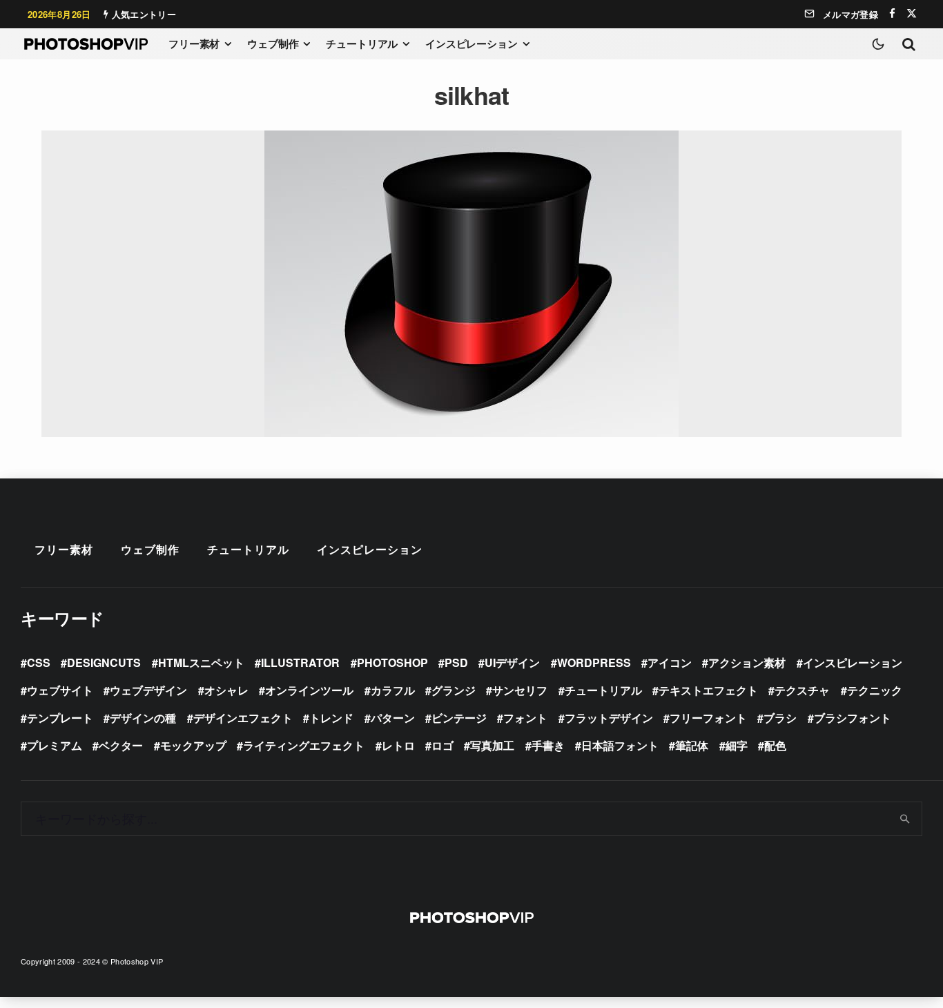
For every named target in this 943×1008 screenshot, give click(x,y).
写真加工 (492, 745)
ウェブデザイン (148, 690)
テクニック (874, 690)
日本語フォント (620, 745)
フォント (525, 718)
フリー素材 (194, 43)
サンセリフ (519, 690)
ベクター (121, 745)
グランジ (453, 690)
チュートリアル (362, 43)
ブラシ (780, 718)
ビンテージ (459, 718)
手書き (548, 745)
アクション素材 (747, 662)
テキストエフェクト (708, 690)
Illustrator (300, 662)
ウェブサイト (60, 690)
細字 (737, 745)
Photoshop (392, 662)
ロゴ (442, 745)
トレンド (331, 718)
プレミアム (54, 745)
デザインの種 (143, 718)
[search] (905, 818)
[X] (911, 13)
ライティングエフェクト (303, 745)
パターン (393, 718)
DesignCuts (104, 662)
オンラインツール (309, 690)
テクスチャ (802, 690)
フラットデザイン (609, 718)
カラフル (393, 690)
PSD (456, 662)
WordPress (594, 662)
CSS (38, 662)
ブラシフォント (852, 718)
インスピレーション (471, 43)
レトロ (398, 745)
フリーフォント (708, 718)
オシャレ (226, 690)
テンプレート (60, 718)
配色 (775, 745)
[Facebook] (892, 13)
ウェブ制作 (272, 43)
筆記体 (691, 745)
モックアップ (193, 745)
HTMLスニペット (201, 662)
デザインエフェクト (243, 718)
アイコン (670, 662)
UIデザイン (512, 662)
